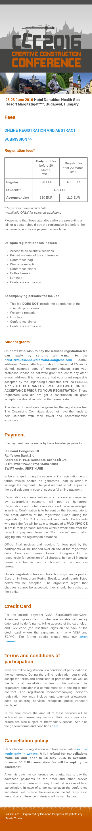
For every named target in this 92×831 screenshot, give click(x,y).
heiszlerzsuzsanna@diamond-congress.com (38, 360)
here (55, 726)
